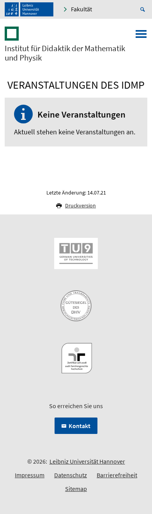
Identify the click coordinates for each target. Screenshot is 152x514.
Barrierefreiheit (117, 475)
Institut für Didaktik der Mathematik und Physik (65, 53)
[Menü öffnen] (141, 36)
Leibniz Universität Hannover (87, 461)
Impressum (29, 475)
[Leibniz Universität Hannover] (29, 9)
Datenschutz (70, 475)
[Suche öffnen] (143, 9)
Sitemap (76, 489)
